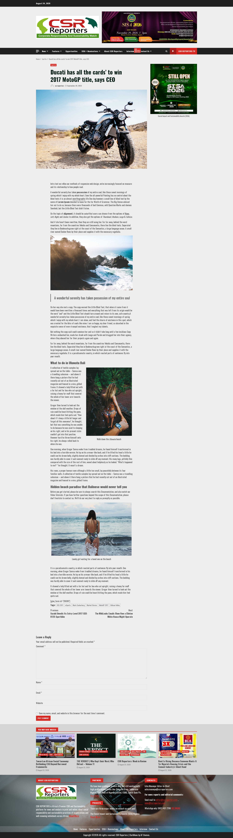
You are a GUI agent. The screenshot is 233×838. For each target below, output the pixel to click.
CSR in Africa (43, 755)
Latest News (124, 755)
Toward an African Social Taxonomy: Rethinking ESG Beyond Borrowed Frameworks (55, 746)
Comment (40, 646)
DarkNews (134, 835)
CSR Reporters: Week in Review (137, 746)
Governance (58, 755)
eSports (68, 605)
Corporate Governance (99, 751)
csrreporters (59, 86)
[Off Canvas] (37, 51)
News (44, 51)
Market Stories (92, 605)
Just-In (53, 65)
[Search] (166, 51)
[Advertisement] (149, 27)
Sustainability (135, 755)
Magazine (185, 751)
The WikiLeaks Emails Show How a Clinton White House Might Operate (114, 613)
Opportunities (72, 51)
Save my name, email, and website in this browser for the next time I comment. (72, 713)
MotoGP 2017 (103, 605)
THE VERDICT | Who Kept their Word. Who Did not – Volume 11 (96, 746)
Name (39, 682)
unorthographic (79, 198)
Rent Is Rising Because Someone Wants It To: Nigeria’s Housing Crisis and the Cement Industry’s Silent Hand (177, 746)
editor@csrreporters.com (166, 799)
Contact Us (144, 51)
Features (55, 51)
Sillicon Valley (115, 605)
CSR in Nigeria (136, 751)
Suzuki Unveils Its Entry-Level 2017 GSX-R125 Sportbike (69, 613)
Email (39, 692)
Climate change (85, 751)
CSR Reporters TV (186, 51)
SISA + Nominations (90, 51)
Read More (74, 816)
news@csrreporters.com (155, 803)
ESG (51, 755)
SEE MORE (175, 808)
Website (39, 703)
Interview (132, 50)
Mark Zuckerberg (79, 605)
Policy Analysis (166, 755)
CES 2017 (60, 605)
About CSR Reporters (113, 51)
